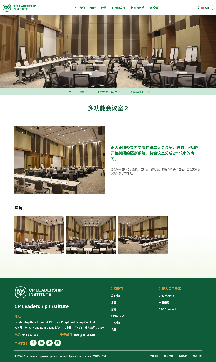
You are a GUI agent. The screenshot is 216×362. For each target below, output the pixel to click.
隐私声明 (168, 356)
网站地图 (197, 356)
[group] (39, 235)
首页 (68, 92)
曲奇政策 (183, 356)
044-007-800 (30, 335)
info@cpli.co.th (84, 335)
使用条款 (154, 356)
